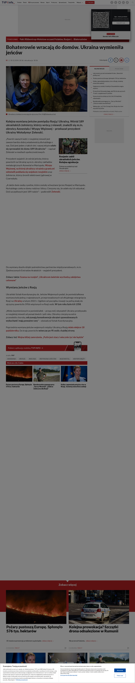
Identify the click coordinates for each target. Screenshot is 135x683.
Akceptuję (120, 670)
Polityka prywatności (22, 680)
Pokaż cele (120, 675)
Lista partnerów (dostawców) (68, 675)
